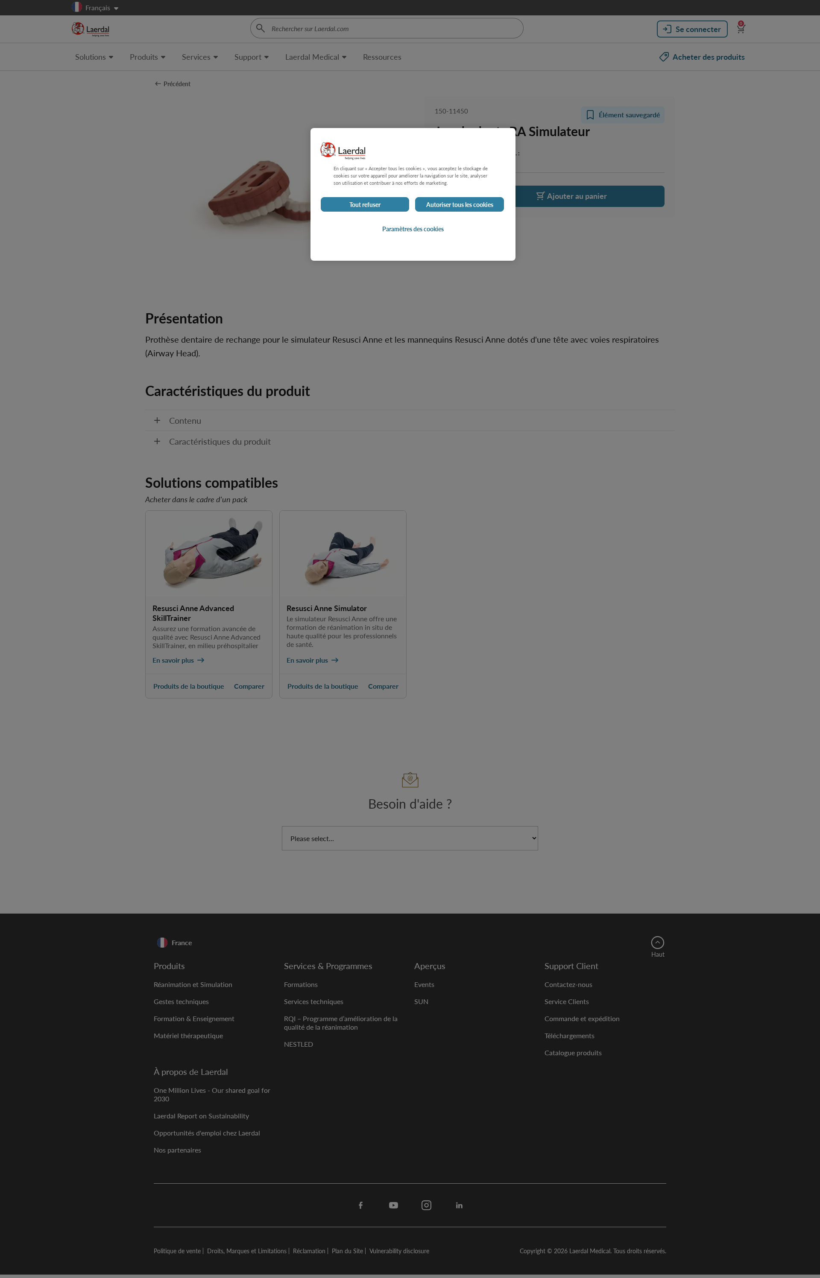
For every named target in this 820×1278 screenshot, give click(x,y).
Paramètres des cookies (413, 228)
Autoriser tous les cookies (459, 204)
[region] (412, 194)
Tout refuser (365, 204)
